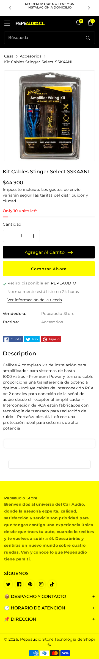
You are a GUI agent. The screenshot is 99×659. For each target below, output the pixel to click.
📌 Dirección (20, 619)
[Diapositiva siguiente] (89, 8)
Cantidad (12, 224)
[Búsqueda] (88, 38)
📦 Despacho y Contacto (35, 596)
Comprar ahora (49, 268)
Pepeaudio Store (36, 639)
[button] (9, 25)
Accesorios (31, 56)
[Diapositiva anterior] (10, 8)
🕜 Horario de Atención (34, 608)
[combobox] (44, 37)
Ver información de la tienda (34, 299)
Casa (8, 56)
